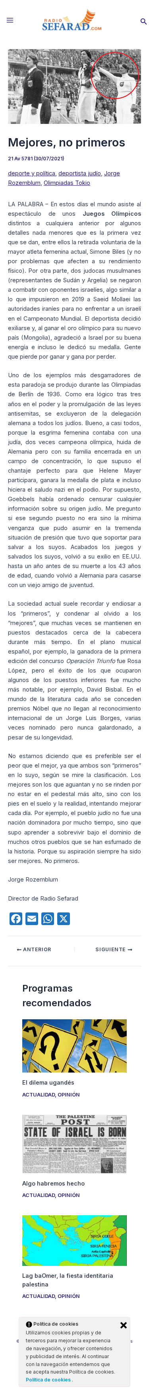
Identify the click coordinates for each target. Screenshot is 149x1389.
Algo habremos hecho (53, 1183)
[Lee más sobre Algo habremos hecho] (74, 1143)
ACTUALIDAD (38, 1095)
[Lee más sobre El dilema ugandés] (74, 1045)
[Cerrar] (123, 1325)
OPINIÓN (69, 1095)
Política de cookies (49, 1380)
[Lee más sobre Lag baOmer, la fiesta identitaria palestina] (74, 1240)
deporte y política (31, 173)
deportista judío (79, 173)
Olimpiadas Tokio (67, 182)
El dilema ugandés (48, 1082)
